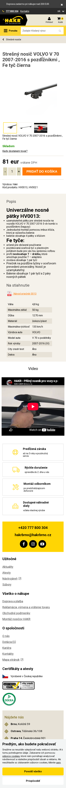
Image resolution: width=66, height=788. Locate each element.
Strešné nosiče (13, 39)
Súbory (6, 584)
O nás (6, 636)
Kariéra (6, 647)
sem (58, 762)
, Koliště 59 (20, 724)
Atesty (6, 572)
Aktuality (7, 566)
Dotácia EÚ (9, 642)
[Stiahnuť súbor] (9, 293)
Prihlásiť (49, 22)
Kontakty (24, 11)
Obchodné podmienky (16, 613)
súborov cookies (11, 756)
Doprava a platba (12, 601)
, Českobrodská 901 (28, 738)
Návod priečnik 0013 (24, 293)
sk (59, 11)
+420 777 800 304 (33, 528)
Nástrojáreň (9, 578)
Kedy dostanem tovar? (15, 151)
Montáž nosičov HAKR (16, 619)
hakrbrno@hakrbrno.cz (33, 535)
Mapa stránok (11, 659)
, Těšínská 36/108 (26, 731)
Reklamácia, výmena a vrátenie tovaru (26, 607)
